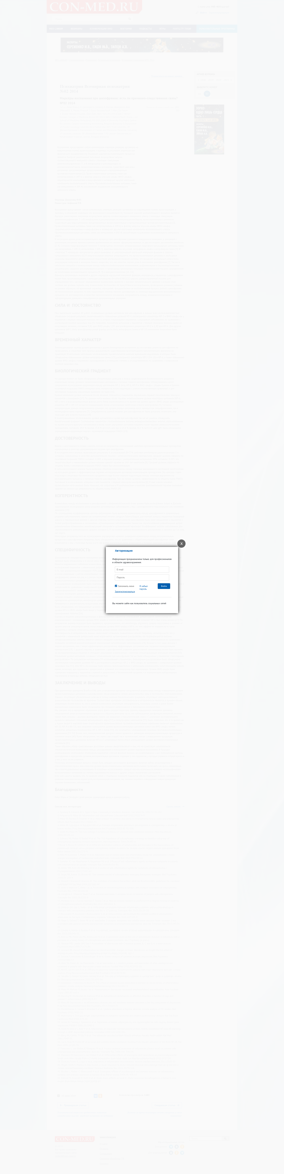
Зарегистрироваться (125, 591)
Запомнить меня (126, 586)
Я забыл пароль (144, 587)
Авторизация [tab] (123, 550)
